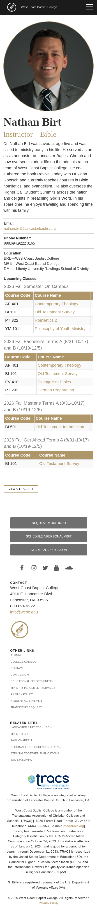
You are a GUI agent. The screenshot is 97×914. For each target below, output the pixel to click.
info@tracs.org (73, 826)
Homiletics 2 (46, 320)
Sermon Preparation (56, 390)
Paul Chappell (22, 740)
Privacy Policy (22, 694)
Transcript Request (26, 707)
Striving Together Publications (35, 753)
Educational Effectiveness (32, 681)
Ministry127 (19, 734)
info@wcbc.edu (24, 612)
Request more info (49, 523)
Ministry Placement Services (33, 687)
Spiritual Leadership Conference (36, 747)
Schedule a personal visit (49, 536)
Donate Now (20, 674)
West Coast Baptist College (39, 7)
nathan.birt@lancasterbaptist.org (30, 228)
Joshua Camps (21, 760)
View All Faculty (21, 488)
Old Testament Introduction (60, 427)
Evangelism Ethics (54, 382)
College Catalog (24, 661)
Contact (17, 668)
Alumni (16, 655)
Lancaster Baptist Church (31, 727)
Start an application (49, 550)
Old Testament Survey (55, 312)
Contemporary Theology (56, 304)
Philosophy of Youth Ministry (60, 328)
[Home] (12, 7)
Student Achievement (27, 700)
